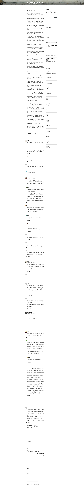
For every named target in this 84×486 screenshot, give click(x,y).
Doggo (47, 94)
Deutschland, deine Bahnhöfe (49, 26)
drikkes (28, 331)
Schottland (47, 135)
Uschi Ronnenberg (29, 312)
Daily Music (47, 89)
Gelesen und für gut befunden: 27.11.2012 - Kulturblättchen (35, 404)
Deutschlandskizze (48, 93)
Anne (33, 9)
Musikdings (47, 119)
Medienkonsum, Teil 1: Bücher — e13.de (33, 318)
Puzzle (47, 126)
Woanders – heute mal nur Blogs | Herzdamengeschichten (35, 280)
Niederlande (47, 120)
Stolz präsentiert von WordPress (35, 484)
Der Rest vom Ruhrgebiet (48, 27)
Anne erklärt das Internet (48, 77)
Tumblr (27, 478)
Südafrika (47, 137)
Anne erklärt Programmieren (49, 78)
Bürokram (47, 88)
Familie (47, 98)
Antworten (28, 145)
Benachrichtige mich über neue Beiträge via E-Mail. (33, 451)
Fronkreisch (47, 103)
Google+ (28, 473)
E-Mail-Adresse (29, 441)
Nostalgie (47, 121)
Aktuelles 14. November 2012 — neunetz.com (34, 326)
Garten (47, 104)
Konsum (35, 133)
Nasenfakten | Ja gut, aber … (32, 295)
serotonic (28, 177)
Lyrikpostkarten (47, 28)
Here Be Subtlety (29, 474)
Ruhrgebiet (47, 131)
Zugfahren (47, 148)
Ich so (32, 133)
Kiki (27, 164)
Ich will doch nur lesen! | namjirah (32, 323)
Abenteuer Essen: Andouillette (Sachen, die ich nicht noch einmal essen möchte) (51, 52)
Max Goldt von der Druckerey (36, 109)
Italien (46, 110)
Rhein (46, 130)
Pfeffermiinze (29, 261)
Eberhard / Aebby (48, 58)
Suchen (55, 17)
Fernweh (47, 99)
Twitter (27, 479)
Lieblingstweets (47, 114)
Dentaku (28, 140)
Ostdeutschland (48, 125)
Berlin (46, 82)
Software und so (48, 136)
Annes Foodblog (28, 469)
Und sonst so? (47, 141)
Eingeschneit (47, 36)
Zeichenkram (47, 147)
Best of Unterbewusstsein (49, 83)
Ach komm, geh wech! (35, 2)
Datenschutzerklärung (29, 484)
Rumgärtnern (47, 132)
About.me (28, 468)
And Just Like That (48, 37)
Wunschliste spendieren (48, 12)
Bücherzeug (29, 133)
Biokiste (47, 84)
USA (46, 142)
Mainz (46, 116)
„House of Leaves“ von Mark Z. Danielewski (35, 107)
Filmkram (47, 100)
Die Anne (47, 23)
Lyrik (46, 115)
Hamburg (47, 105)
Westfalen (47, 146)
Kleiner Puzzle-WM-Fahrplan (49, 38)
